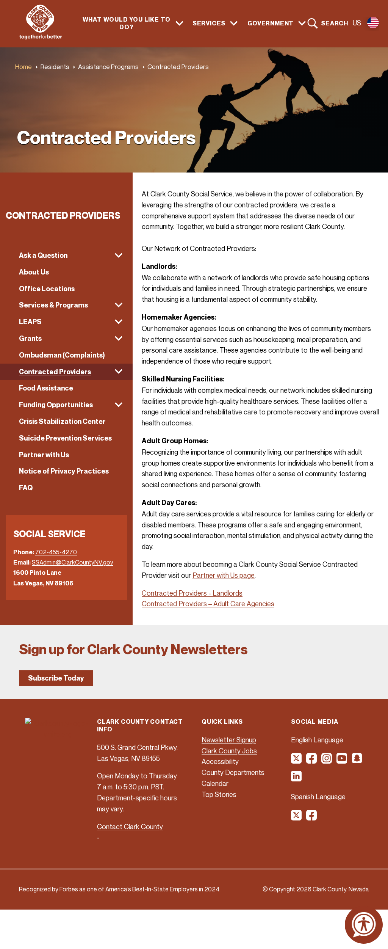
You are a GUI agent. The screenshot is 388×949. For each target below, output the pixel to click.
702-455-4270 (56, 552)
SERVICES (208, 23)
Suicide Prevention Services (65, 438)
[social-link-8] (312, 818)
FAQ (26, 488)
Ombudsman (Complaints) (62, 355)
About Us (34, 272)
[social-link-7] (296, 818)
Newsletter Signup (229, 740)
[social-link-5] (357, 761)
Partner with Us (44, 455)
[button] (66, 255)
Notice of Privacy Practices (64, 471)
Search (334, 23)
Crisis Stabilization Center (62, 421)
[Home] (41, 37)
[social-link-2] (312, 761)
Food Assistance (46, 388)
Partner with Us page (223, 575)
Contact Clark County (130, 826)
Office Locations (47, 289)
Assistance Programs (108, 67)
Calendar (215, 783)
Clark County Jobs (229, 751)
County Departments (233, 772)
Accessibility (220, 761)
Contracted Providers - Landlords (192, 593)
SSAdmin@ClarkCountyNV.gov (72, 562)
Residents (55, 67)
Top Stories (219, 794)
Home (23, 67)
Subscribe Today (56, 678)
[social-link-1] (296, 761)
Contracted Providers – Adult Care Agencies (208, 603)
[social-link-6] (296, 779)
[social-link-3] (327, 761)
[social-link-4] (342, 761)
